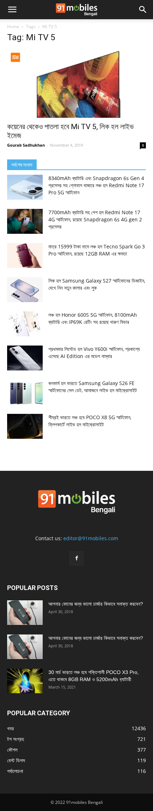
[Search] (143, 9)
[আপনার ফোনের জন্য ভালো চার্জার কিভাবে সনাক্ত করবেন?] (25, 612)
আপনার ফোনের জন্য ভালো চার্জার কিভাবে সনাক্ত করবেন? (95, 604)
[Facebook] (76, 558)
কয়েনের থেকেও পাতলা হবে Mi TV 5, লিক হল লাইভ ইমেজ (70, 131)
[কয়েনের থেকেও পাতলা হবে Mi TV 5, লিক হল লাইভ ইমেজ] (76, 84)
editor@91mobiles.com (90, 538)
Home (13, 26)
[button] (12, 9)
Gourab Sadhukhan (26, 145)
